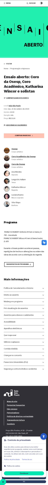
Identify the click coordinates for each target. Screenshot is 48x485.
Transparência (24, 478)
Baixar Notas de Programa (18, 264)
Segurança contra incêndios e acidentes (20, 369)
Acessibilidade (9, 322)
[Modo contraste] (41, 3)
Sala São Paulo (15, 106)
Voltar (9, 64)
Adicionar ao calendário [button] (16, 125)
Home (6, 69)
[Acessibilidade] (43, 436)
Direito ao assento (11, 295)
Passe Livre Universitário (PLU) (16, 362)
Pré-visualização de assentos (16, 308)
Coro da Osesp (18, 164)
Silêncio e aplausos (12, 342)
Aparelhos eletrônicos (13, 329)
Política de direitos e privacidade (20, 416)
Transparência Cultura (16, 420)
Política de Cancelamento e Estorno (18, 288)
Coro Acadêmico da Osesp (24, 157)
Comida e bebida (11, 349)
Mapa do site (12, 401)
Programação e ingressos (20, 69)
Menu (8, 3)
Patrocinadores (13, 413)
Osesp (15, 149)
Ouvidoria (11, 424)
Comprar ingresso (23, 135)
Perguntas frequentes (16, 405)
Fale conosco (12, 409)
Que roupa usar (10, 335)
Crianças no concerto (13, 356)
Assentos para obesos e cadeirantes (19, 315)
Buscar (32, 3)
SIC (24, 481)
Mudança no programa (13, 302)
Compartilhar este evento (17, 98)
